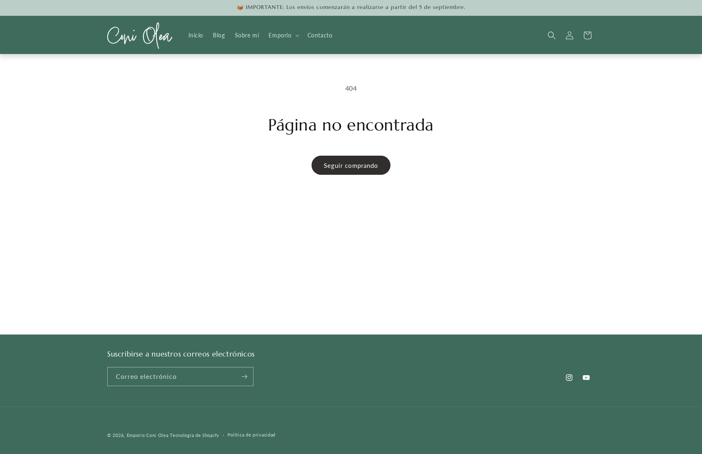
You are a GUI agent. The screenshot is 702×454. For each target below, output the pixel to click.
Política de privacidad (251, 434)
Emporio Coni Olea (148, 435)
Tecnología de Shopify (194, 435)
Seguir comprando (351, 165)
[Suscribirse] (244, 376)
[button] (283, 35)
